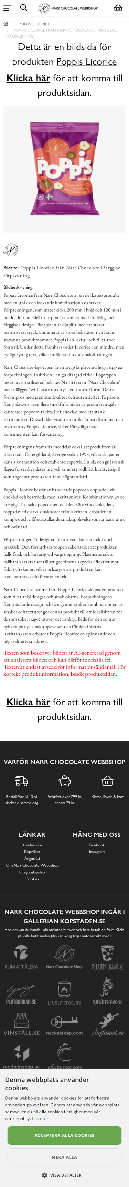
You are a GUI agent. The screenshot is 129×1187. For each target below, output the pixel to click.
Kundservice (32, 845)
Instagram (97, 851)
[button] (64, 1175)
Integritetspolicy (32, 872)
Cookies (32, 879)
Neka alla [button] (64, 1157)
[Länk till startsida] (5, 24)
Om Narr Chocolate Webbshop (32, 865)
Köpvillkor (32, 851)
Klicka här (28, 78)
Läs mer (40, 1118)
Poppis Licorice (86, 61)
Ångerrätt (32, 858)
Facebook (97, 845)
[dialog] (64, 1128)
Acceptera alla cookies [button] (64, 1135)
